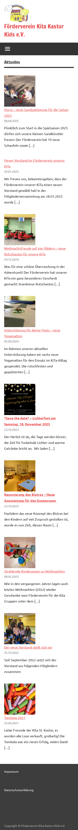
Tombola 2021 (14, 717)
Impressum (11, 771)
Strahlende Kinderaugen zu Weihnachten (34, 571)
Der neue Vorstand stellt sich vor (28, 647)
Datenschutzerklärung (18, 790)
